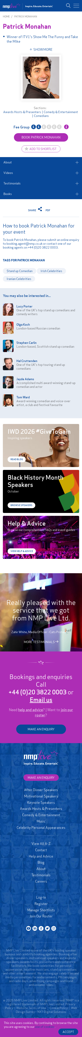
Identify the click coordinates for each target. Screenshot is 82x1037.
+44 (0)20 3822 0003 (43, 247)
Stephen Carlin (26, 343)
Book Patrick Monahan (41, 137)
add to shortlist (42, 149)
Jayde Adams (25, 379)
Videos (8, 173)
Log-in (41, 897)
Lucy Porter (24, 306)
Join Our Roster (41, 916)
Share (32, 210)
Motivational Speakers (41, 796)
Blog (41, 862)
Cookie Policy (59, 1008)
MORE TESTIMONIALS (39, 642)
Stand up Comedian (19, 271)
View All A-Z (41, 843)
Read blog (16, 459)
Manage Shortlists (41, 910)
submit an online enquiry (63, 240)
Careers (41, 881)
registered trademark (21, 1004)
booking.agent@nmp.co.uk (24, 243)
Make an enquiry (41, 777)
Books (7, 194)
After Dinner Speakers (41, 790)
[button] (76, 5)
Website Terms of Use (31, 1008)
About (7, 162)
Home (6, 16)
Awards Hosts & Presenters (22, 112)
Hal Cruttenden (26, 361)
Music (41, 821)
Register (41, 904)
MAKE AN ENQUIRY (41, 729)
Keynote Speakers (41, 802)
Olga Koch (23, 324)
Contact (41, 850)
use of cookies (45, 1027)
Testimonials (12, 183)
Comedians (41, 116)
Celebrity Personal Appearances (41, 827)
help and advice (30, 710)
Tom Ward (23, 397)
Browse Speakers (21, 505)
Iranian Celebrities (19, 279)
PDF (48, 210)
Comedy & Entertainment (61, 112)
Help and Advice (41, 856)
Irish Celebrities (51, 271)
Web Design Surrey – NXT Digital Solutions (46, 1010)
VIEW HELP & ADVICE (21, 551)
